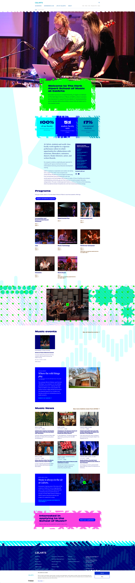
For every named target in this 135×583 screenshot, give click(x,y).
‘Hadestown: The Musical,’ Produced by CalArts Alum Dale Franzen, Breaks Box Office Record (67, 432)
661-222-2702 (89, 566)
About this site (72, 559)
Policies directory (56, 561)
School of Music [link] (41, 9)
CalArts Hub (38, 566)
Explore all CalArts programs (46, 198)
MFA (36, 225)
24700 (43, 458)
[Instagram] (76, 174)
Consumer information (58, 556)
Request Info (94, 5)
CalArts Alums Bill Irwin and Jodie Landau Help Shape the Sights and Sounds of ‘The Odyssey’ (89, 432)
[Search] (99, 2)
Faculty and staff (81, 152)
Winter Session (81, 163)
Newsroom (38, 561)
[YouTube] (79, 174)
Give (89, 5)
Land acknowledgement (58, 559)
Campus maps (55, 566)
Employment (38, 564)
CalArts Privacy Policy (74, 561)
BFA (36, 248)
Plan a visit (54, 564)
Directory (37, 556)
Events (79, 149)
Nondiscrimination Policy (41, 569)
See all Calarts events (90, 332)
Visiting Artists (81, 155)
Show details (40, 580)
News (86, 5)
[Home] (39, 2)
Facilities (79, 158)
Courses (79, 157)
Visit (83, 5)
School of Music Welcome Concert (44, 352)
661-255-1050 (89, 562)
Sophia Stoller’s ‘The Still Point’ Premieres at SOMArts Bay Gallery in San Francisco (90, 461)
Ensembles (80, 164)
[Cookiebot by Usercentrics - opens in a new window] (30, 581)
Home (36, 9)
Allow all (102, 573)
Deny (102, 576)
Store (53, 569)
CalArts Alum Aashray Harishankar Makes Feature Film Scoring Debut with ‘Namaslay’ (44, 432)
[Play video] (67, 304)
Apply (99, 5)
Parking (70, 556)
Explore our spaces (44, 398)
